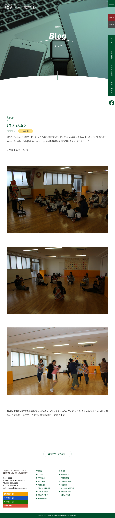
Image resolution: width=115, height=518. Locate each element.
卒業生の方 (65, 478)
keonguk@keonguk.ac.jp (17, 488)
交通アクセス (43, 495)
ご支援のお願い (66, 481)
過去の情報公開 (44, 488)
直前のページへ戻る (57, 453)
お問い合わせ (111, 88)
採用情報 (111, 55)
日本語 (111, 24)
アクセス (111, 42)
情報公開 (41, 484)
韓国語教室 (42, 498)
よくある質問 (111, 70)
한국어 (111, 17)
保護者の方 (65, 474)
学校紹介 (40, 470)
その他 (61, 470)
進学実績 (41, 481)
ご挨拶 (40, 474)
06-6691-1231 (12, 483)
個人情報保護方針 (67, 488)
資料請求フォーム (67, 491)
